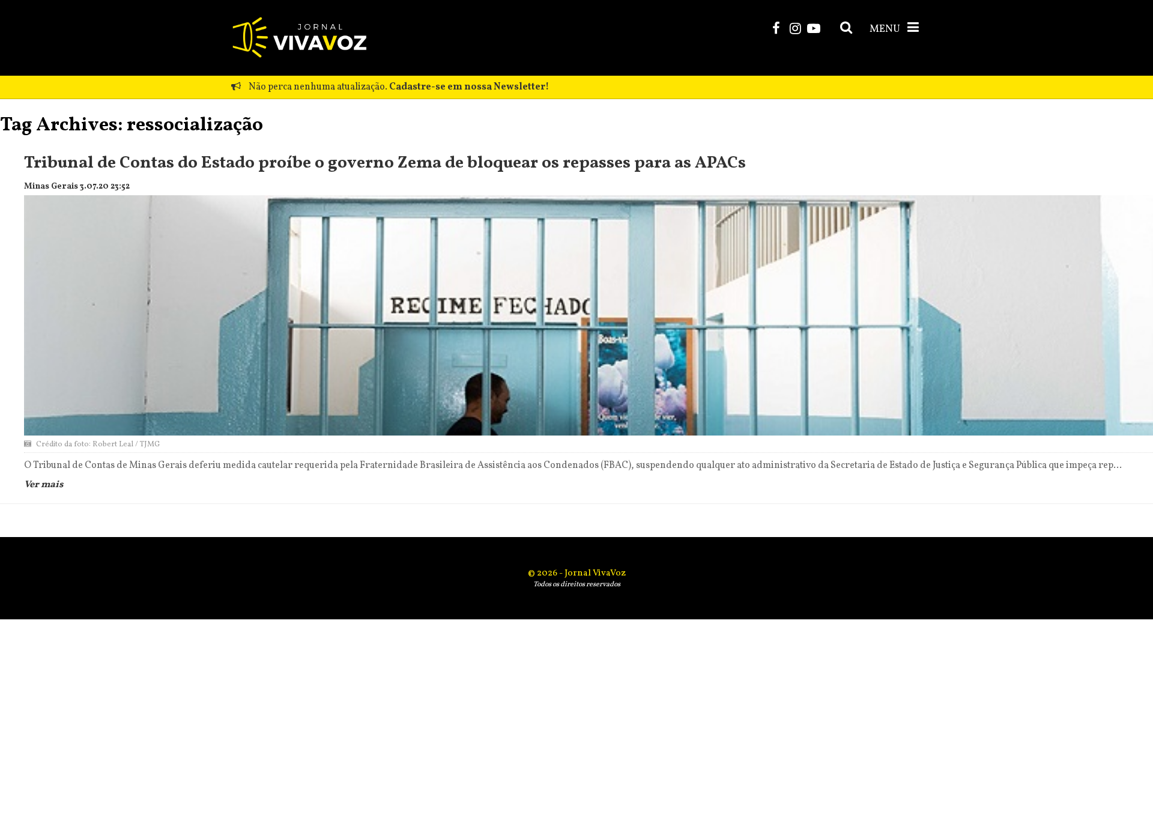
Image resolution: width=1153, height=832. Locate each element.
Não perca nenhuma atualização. (398, 87)
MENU (886, 29)
